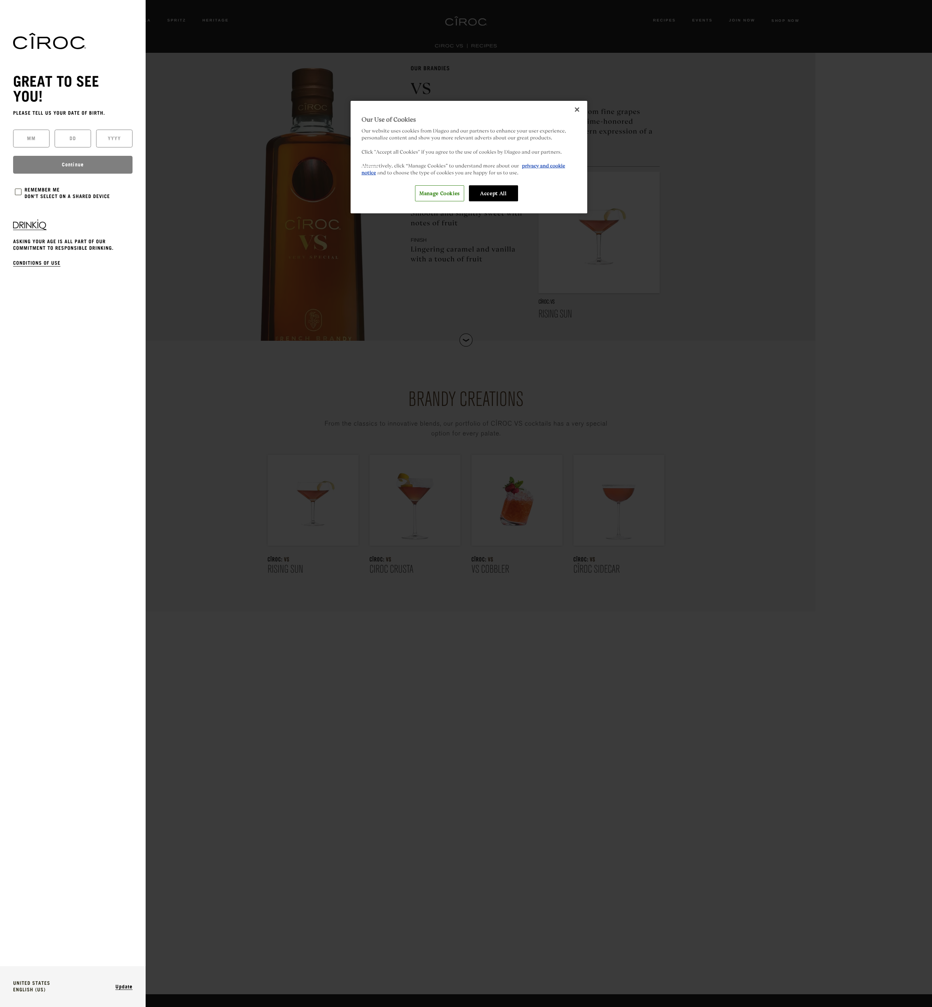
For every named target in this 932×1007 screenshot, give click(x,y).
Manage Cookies (439, 192)
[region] (469, 157)
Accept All (493, 192)
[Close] (577, 110)
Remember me (42, 190)
